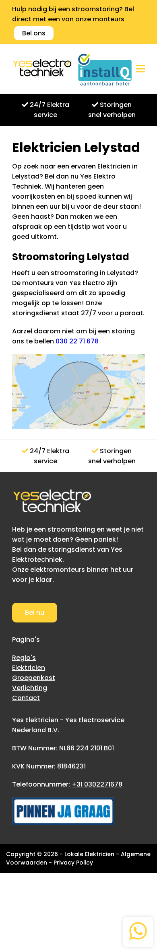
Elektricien (28, 667)
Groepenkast (33, 677)
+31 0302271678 (97, 784)
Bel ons (33, 33)
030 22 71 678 (77, 341)
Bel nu (34, 612)
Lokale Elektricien (89, 854)
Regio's (24, 657)
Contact (26, 697)
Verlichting (29, 687)
